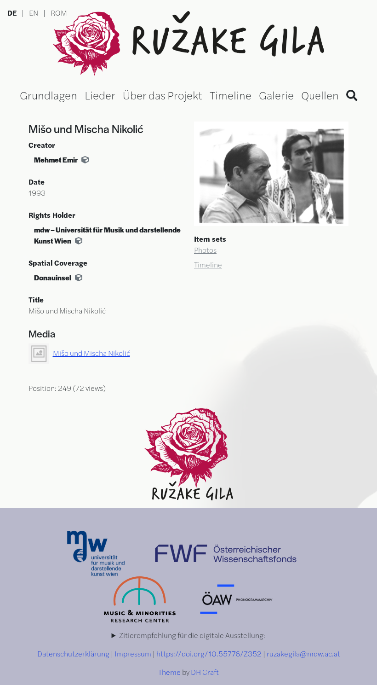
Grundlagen (48, 95)
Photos (205, 249)
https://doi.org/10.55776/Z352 (209, 653)
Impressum (132, 653)
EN (33, 12)
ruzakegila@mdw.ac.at (303, 653)
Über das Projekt (162, 95)
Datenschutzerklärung (73, 653)
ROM (59, 12)
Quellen (320, 95)
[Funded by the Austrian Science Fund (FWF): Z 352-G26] (226, 552)
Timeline (230, 95)
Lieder (100, 95)
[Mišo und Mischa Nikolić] (271, 172)
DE (12, 12)
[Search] (352, 95)
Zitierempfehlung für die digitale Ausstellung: (192, 635)
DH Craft (205, 672)
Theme (169, 672)
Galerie (276, 95)
